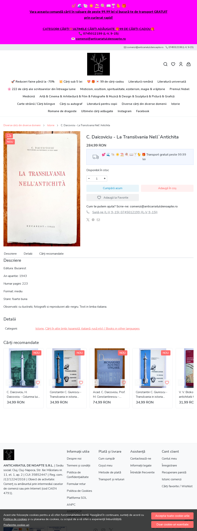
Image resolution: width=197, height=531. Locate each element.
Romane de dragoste (62, 111)
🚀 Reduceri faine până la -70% (32, 82)
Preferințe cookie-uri (16, 525)
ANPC (71, 505)
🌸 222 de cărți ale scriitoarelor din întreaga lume (42, 89)
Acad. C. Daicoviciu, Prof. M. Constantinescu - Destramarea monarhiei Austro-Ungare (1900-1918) (109, 394)
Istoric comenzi (171, 479)
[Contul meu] (181, 64)
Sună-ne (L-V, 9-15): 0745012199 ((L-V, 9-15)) (125, 212)
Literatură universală (172, 82)
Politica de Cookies (79, 491)
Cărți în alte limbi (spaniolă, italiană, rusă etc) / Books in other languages (92, 328)
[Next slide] (187, 378)
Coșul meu (105, 465)
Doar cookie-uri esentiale (172, 524)
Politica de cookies (15, 519)
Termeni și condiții (78, 465)
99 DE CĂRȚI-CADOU (135, 29)
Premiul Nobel (179, 89)
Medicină (29, 96)
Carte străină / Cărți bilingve (36, 104)
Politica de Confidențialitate (78, 474)
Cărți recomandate (51, 254)
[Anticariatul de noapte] (98, 64)
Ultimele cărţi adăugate (97, 111)
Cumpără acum (112, 188)
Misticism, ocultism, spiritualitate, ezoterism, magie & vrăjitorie (122, 89)
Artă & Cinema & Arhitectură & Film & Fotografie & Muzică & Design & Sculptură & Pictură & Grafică (106, 96)
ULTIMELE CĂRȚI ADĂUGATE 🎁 (96, 29)
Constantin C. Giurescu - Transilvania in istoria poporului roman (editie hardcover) (65, 394)
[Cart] (188, 64)
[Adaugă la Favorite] (38, 382)
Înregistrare (169, 465)
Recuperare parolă (174, 472)
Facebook (142, 111)
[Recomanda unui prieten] (99, 220)
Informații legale (141, 465)
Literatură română (141, 82)
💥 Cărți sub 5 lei (70, 82)
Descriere (10, 254)
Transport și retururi (111, 479)
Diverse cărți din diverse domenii (144, 104)
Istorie (175, 104)
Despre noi (74, 458)
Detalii (28, 254)
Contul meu (169, 458)
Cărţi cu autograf (71, 104)
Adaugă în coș (167, 188)
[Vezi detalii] (9, 382)
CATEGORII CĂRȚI (56, 29)
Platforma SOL (77, 498)
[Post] (89, 220)
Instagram (125, 111)
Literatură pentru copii (102, 104)
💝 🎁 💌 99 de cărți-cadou (105, 82)
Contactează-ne (140, 458)
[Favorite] (173, 64)
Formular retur (76, 484)
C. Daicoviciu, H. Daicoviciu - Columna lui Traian (22, 394)
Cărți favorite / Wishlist (177, 486)
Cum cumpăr (106, 458)
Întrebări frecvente (142, 472)
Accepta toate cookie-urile (172, 516)
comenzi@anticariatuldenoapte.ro (101, 39)
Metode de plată (109, 472)
